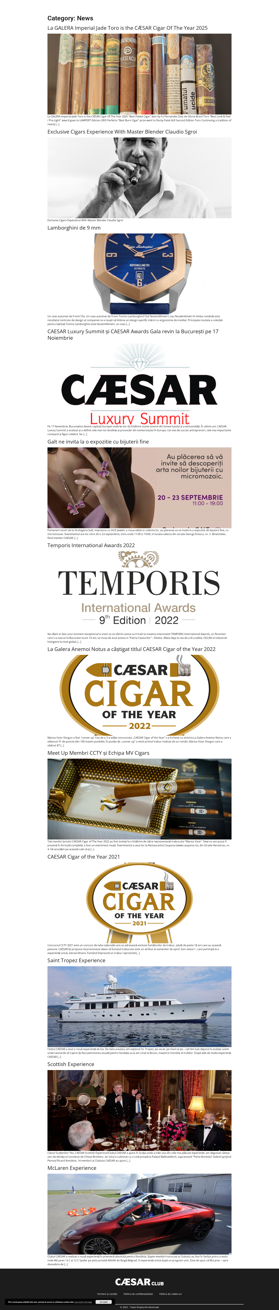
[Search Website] (239, 7)
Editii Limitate (128, 6)
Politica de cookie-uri (170, 1293)
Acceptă (104, 1301)
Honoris (166, 6)
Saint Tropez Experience (76, 960)
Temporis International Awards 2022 (91, 545)
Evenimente (106, 6)
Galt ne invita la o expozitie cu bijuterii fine (98, 441)
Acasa (89, 6)
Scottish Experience (70, 1064)
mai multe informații (83, 1302)
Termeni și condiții (107, 1293)
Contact (182, 6)
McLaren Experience (71, 1167)
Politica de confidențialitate (138, 1293)
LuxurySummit (203, 6)
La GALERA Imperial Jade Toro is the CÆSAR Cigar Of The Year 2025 (127, 27)
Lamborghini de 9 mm (74, 227)
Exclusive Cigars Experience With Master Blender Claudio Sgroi (122, 131)
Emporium (224, 6)
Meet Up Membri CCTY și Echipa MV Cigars (98, 752)
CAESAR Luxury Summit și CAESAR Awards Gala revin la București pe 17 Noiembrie (132, 334)
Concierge (149, 6)
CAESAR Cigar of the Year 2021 (83, 856)
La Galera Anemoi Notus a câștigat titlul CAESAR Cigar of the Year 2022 (131, 648)
